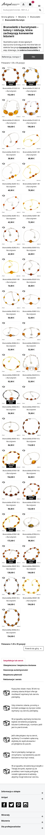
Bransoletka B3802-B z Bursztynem (11, 344)
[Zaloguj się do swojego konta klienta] (23, 4)
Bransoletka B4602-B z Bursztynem (11, 408)
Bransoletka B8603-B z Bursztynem (31, 567)
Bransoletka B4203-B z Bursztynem (31, 376)
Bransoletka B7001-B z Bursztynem (31, 440)
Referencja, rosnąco (10, 57)
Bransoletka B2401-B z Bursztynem (11, 153)
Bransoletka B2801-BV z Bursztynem (31, 217)
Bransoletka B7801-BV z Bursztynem (11, 535)
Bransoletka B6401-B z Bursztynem (11, 440)
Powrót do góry (33, 648)
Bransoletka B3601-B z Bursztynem (11, 312)
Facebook (4, 804)
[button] (22, 791)
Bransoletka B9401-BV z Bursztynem (31, 599)
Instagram (25, 804)
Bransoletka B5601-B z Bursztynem (31, 408)
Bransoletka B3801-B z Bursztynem (31, 312)
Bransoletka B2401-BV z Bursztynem (31, 153)
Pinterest (18, 804)
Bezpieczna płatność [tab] (12, 674)
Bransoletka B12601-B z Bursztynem (31, 89)
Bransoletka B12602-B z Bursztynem (11, 121)
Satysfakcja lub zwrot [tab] (13, 660)
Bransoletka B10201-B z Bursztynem (11, 89)
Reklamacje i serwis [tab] (12, 679)
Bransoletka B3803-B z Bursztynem (31, 344)
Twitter (11, 804)
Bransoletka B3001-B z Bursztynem (31, 248)
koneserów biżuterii (28, 47)
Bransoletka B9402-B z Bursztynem (11, 631)
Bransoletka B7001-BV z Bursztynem (11, 471)
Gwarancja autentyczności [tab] (15, 670)
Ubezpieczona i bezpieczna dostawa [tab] (19, 665)
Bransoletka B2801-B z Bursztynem (11, 217)
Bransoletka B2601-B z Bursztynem (11, 185)
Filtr (33, 57)
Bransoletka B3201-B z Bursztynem (31, 280)
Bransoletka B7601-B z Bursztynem (11, 503)
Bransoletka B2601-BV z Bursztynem (31, 185)
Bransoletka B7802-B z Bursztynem (31, 535)
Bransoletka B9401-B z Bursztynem (11, 599)
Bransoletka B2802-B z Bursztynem (11, 248)
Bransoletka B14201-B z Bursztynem (31, 121)
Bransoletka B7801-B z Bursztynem (31, 503)
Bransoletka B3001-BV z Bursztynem (11, 280)
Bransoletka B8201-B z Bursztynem (11, 567)
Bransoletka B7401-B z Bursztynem (31, 471)
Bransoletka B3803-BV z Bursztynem (11, 376)
